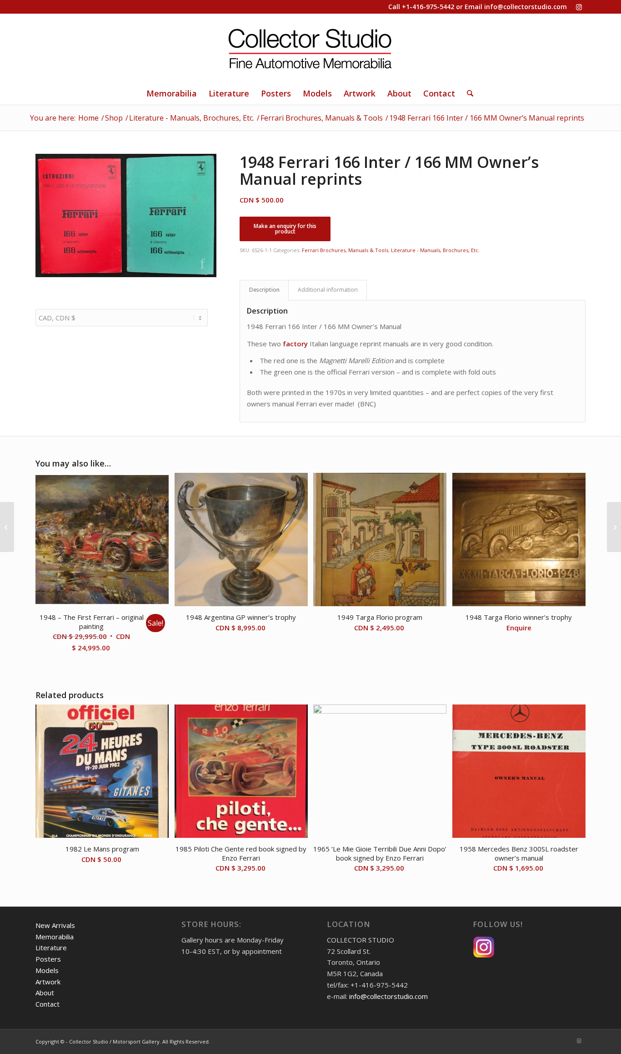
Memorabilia (54, 936)
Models (47, 970)
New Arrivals (55, 925)
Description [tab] (264, 290)
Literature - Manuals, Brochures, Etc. (435, 250)
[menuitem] (171, 93)
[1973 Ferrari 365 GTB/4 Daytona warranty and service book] (7, 527)
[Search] (467, 93)
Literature (51, 947)
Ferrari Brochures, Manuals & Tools (345, 250)
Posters (48, 958)
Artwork (47, 981)
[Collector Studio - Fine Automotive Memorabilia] (310, 48)
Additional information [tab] (328, 290)
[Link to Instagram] (579, 7)
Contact (47, 1003)
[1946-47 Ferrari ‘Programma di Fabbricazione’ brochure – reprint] (614, 527)
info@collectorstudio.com (525, 6)
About (44, 992)
